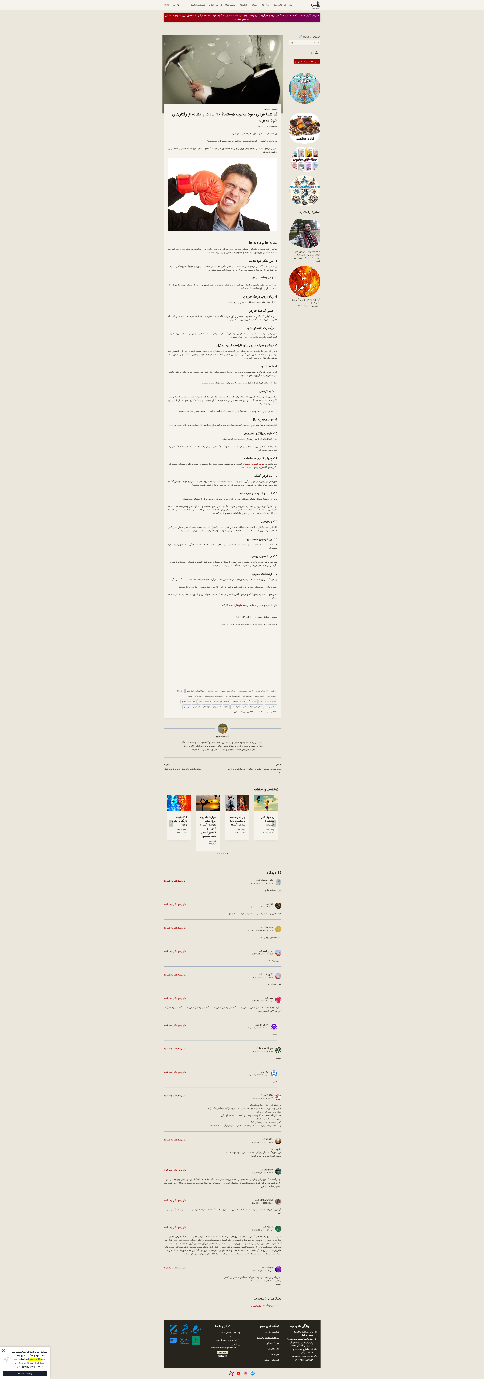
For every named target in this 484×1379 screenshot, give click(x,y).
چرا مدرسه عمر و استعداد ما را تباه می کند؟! (237, 821)
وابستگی (206, 706)
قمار (245, 706)
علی (271, 998)
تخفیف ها (231, 5)
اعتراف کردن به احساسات (253, 464)
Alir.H (270, 1227)
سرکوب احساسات (238, 701)
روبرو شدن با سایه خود (268, 701)
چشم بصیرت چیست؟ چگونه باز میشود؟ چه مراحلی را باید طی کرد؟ (254, 768)
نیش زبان (217, 706)
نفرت (226, 706)
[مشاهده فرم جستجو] (178, 5)
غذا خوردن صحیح (188, 701)
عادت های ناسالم (205, 701)
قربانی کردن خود (256, 706)
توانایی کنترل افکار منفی (195, 691)
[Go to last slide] (274, 823)
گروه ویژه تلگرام (215, 5)
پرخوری (187, 706)
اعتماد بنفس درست (245, 691)
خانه (291, 5)
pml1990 (268, 1095)
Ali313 (269, 1139)
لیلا (266, 1072)
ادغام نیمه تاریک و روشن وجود (179, 821)
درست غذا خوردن (233, 696)
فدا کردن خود (271, 706)
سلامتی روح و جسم (221, 701)
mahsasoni (273, 126)
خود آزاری (179, 691)
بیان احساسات (212, 691)
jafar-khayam (181, 830)
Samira (269, 927)
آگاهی (273, 691)
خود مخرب (259, 696)
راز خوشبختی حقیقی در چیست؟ (267, 821)
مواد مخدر (236, 706)
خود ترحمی (267, 391)
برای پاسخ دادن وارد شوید (175, 880)
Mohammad (266, 1200)
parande (268, 1170)
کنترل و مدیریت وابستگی (243, 712)
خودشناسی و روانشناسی (270, 109)
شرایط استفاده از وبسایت (268, 1337)
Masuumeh (267, 880)
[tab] (227, 853)
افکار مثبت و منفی (228, 691)
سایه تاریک (252, 701)
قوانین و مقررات (272, 1332)
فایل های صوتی (280, 5)
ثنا (271, 904)
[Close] (3, 1351)
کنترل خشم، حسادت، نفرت (266, 712)
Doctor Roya (266, 1048)
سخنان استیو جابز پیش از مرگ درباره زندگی (182, 767)
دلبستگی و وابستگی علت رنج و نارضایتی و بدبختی (205, 696)
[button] (171, 5)
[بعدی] (171, 823)
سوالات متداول (272, 1343)
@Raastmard (235, 16)
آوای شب (268, 951)
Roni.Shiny (270, 830)
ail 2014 (264, 1025)
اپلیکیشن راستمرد (198, 5)
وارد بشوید (256, 1305)
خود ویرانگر (247, 696)
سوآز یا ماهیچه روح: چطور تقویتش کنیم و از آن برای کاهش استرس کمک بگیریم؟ (208, 826)
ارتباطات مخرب (262, 691)
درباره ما (275, 1354)
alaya (270, 1268)
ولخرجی (196, 706)
